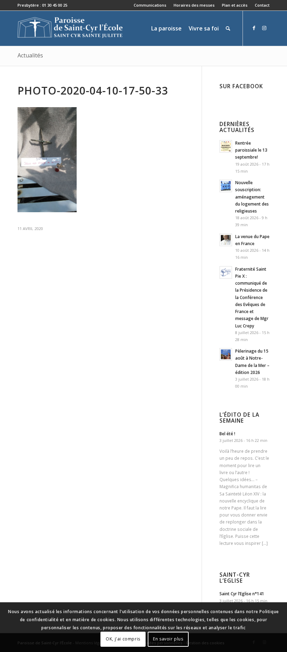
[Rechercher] (228, 28)
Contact (262, 5)
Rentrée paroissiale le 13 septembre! (251, 150)
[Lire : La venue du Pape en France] (225, 240)
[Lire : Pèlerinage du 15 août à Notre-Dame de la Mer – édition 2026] (225, 354)
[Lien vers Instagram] (264, 28)
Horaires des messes (194, 5)
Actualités (30, 55)
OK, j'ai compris (123, 639)
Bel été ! (227, 433)
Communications (150, 5)
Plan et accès (234, 5)
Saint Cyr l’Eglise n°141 (241, 593)
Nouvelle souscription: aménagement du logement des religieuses (252, 197)
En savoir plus (168, 639)
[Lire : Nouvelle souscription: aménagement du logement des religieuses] (225, 186)
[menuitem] (150, 5)
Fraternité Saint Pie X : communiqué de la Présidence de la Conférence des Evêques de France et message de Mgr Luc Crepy (251, 297)
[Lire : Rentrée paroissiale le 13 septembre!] (225, 146)
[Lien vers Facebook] (253, 28)
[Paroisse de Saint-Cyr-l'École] (70, 28)
